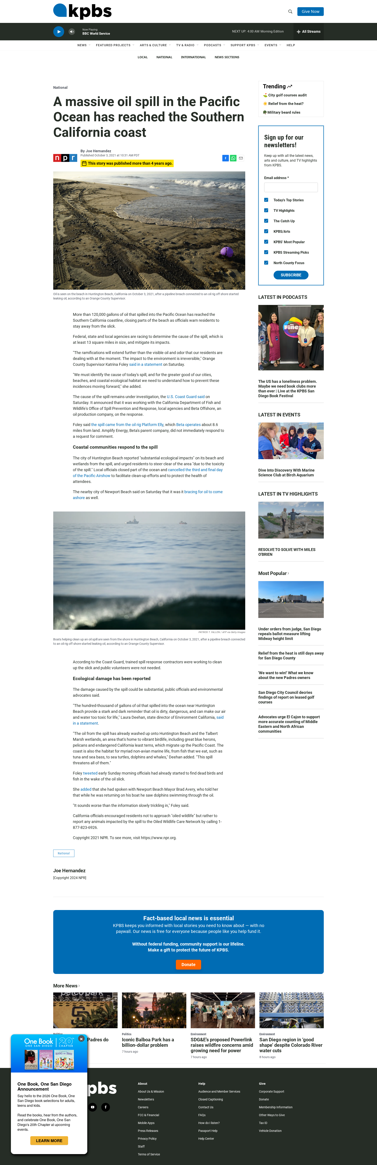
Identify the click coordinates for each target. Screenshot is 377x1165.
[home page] (82, 11)
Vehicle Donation (270, 1130)
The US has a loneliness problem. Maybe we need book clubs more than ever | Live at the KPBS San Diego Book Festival (287, 388)
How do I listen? (209, 1123)
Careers (143, 1107)
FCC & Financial (148, 1115)
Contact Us (205, 1107)
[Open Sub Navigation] (90, 45)
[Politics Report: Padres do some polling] (85, 1010)
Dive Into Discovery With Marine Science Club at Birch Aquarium (286, 472)
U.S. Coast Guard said (186, 396)
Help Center (206, 1138)
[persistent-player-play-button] (58, 31)
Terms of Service (149, 1154)
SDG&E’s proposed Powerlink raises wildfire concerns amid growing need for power (222, 1045)
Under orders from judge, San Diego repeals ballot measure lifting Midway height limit (289, 634)
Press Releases (148, 1130)
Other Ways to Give (272, 1115)
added (86, 789)
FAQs (202, 1115)
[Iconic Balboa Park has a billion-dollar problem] (154, 1010)
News (82, 45)
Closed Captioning (210, 1099)
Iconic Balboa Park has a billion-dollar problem (148, 1042)
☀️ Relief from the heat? (283, 103)
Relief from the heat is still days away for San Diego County (291, 655)
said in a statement (145, 364)
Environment (198, 1034)
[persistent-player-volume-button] (71, 32)
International (193, 57)
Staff (141, 1146)
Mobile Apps (146, 1123)
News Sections (227, 57)
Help (291, 45)
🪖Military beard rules (281, 112)
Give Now (310, 11)
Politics (126, 1034)
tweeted (90, 773)
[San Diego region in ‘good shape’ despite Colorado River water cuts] (291, 1010)
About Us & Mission (151, 1091)
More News (65, 986)
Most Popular (272, 573)
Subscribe (291, 275)
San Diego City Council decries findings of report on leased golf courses (286, 697)
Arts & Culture (153, 45)
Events (271, 45)
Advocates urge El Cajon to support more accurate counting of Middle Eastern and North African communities (289, 724)
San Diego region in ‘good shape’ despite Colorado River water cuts (290, 1045)
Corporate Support (271, 1091)
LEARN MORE (49, 1140)
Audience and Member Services (219, 1091)
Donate (188, 964)
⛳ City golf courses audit (285, 95)
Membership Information (276, 1107)
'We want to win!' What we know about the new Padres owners (285, 675)
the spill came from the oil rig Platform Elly (127, 424)
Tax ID (263, 1123)
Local (143, 57)
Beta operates (188, 424)
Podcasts (212, 45)
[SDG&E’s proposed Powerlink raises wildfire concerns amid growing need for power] (223, 1010)
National (164, 57)
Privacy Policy (147, 1138)
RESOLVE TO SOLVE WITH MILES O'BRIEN (286, 552)
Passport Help (208, 1130)
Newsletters (146, 1099)
